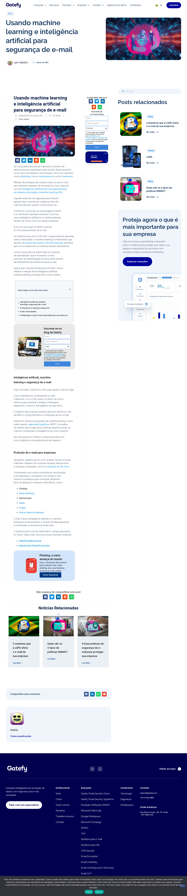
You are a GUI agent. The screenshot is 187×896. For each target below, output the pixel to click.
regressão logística (38, 424)
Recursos (54, 5)
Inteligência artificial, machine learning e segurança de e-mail (33, 303)
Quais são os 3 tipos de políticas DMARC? (57, 647)
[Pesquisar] (123, 91)
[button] (10, 13)
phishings (26, 176)
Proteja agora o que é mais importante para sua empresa (43, 315)
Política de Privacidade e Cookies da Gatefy (54, 355)
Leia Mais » (17, 663)
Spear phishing (26, 493)
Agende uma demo (116, 5)
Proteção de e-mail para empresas (34, 308)
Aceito (89, 892)
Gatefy (26, 119)
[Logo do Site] (13, 5)
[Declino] (182, 886)
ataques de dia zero (58, 466)
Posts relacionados (28, 312)
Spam (22, 503)
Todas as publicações (20, 736)
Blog (21, 119)
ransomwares (46, 176)
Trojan (22, 507)
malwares (67, 176)
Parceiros (66, 5)
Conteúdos (135, 5)
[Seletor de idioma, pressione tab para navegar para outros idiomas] (158, 5)
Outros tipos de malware (31, 512)
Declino (99, 892)
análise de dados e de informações (44, 243)
